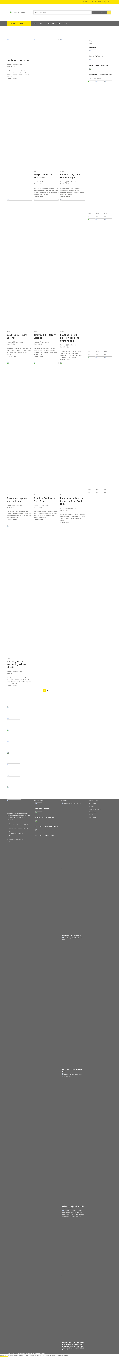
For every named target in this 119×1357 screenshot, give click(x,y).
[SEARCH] (109, 12)
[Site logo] (17, 12)
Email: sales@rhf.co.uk (16, 839)
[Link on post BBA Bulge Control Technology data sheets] (59, 677)
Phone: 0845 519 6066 (16, 833)
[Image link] (14, 805)
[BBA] (59, 752)
